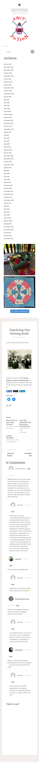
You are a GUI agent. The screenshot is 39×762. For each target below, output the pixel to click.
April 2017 (7, 144)
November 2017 (8, 123)
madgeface (19, 650)
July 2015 (6, 206)
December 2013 (8, 238)
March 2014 (7, 232)
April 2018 (7, 108)
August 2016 (7, 167)
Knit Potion (19, 10)
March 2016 (7, 182)
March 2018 (7, 111)
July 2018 (6, 99)
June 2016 (7, 173)
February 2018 (8, 114)
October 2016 (8, 161)
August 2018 (7, 96)
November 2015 (8, 194)
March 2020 (7, 64)
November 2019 (8, 70)
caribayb (18, 559)
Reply (28, 468)
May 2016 (7, 176)
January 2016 (8, 188)
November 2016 (8, 159)
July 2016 (6, 170)
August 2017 (7, 132)
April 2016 (7, 179)
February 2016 (8, 185)
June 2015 (7, 209)
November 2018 (9, 88)
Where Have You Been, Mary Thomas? (12, 422)
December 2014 (8, 227)
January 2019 (8, 85)
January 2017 (8, 153)
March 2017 (7, 147)
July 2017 (6, 135)
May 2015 (7, 212)
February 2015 (8, 221)
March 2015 (7, 218)
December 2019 (8, 67)
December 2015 (8, 191)
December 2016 (8, 156)
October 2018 (8, 91)
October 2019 (8, 73)
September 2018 (9, 94)
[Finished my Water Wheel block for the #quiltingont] (19, 292)
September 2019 (9, 76)
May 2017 (6, 141)
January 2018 (8, 117)
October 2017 (8, 126)
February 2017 (8, 150)
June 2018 (7, 102)
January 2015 (8, 224)
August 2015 (7, 203)
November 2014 (8, 229)
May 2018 (7, 105)
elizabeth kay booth (22, 599)
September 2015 (9, 200)
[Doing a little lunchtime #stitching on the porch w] (19, 259)
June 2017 (7, 138)
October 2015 (8, 197)
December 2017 (8, 120)
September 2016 (9, 164)
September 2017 (9, 129)
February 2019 (8, 82)
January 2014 (8, 235)
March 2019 (7, 79)
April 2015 (7, 215)
